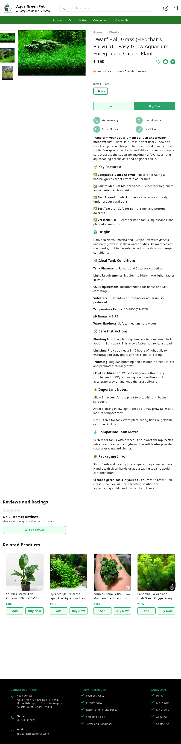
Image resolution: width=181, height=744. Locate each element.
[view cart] (175, 8)
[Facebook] (172, 61)
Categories (99, 20)
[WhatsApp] (165, 61)
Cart (71, 20)
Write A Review (34, 530)
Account (58, 20)
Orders (83, 20)
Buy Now (154, 106)
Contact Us (121, 20)
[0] (175, 8)
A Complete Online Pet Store (33, 11)
